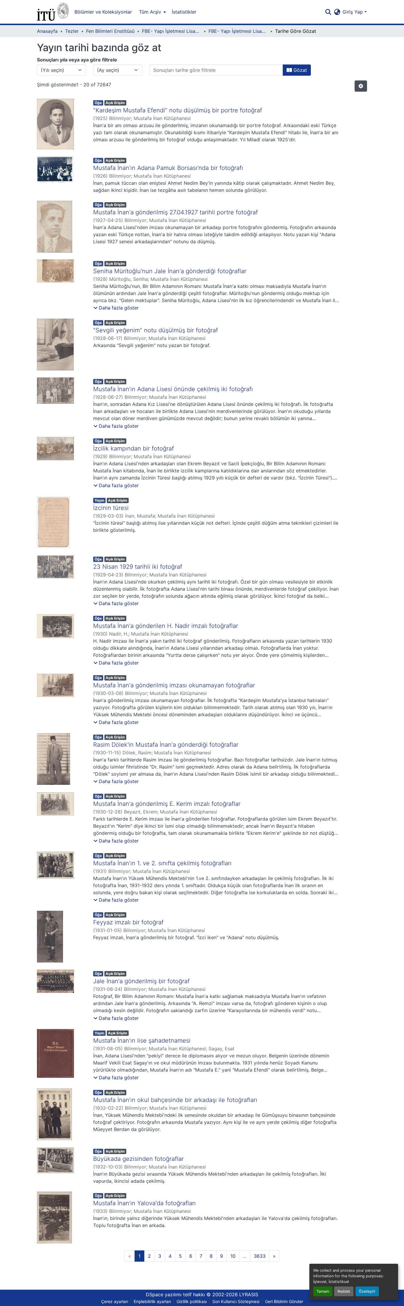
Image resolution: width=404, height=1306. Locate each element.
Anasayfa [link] (47, 31)
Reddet (343, 1291)
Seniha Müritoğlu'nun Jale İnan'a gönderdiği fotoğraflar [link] (169, 271)
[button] (53, 12)
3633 (260, 1256)
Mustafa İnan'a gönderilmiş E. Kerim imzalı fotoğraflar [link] (166, 803)
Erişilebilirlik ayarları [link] (152, 1301)
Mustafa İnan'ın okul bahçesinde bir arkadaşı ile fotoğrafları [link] (175, 1100)
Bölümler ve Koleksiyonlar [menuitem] (103, 12)
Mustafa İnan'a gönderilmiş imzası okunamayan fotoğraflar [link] (174, 685)
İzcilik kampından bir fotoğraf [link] (133, 448)
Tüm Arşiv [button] (150, 12)
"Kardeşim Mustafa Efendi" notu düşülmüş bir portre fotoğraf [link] (177, 110)
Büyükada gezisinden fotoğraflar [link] (138, 1158)
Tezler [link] (72, 31)
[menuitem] (152, 12)
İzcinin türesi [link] (111, 507)
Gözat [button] (299, 70)
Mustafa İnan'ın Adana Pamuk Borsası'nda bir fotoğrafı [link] (168, 167)
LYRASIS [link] (248, 1294)
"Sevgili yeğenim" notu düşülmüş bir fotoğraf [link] (155, 330)
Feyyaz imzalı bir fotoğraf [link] (128, 922)
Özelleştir (367, 1291)
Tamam (322, 1291)
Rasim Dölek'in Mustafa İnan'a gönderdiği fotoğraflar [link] (165, 744)
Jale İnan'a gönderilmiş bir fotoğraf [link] (141, 981)
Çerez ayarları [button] (114, 1301)
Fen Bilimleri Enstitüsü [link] (110, 31)
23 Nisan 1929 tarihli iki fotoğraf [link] (137, 566)
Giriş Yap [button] (353, 12)
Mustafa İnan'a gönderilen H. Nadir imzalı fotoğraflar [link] (165, 625)
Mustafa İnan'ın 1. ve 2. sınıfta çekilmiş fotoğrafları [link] (162, 863)
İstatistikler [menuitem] (184, 12)
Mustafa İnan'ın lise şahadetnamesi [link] (141, 1040)
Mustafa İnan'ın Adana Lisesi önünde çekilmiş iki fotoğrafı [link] (173, 389)
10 (232, 1256)
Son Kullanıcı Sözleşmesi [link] (235, 1301)
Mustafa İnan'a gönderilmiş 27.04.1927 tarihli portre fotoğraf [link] (175, 212)
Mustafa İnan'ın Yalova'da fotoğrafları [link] (144, 1203)
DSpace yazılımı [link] (164, 1294)
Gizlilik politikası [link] (192, 1301)
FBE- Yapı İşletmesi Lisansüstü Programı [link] (171, 31)
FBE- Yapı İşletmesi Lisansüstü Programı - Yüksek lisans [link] (238, 31)
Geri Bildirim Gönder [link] (284, 1301)
